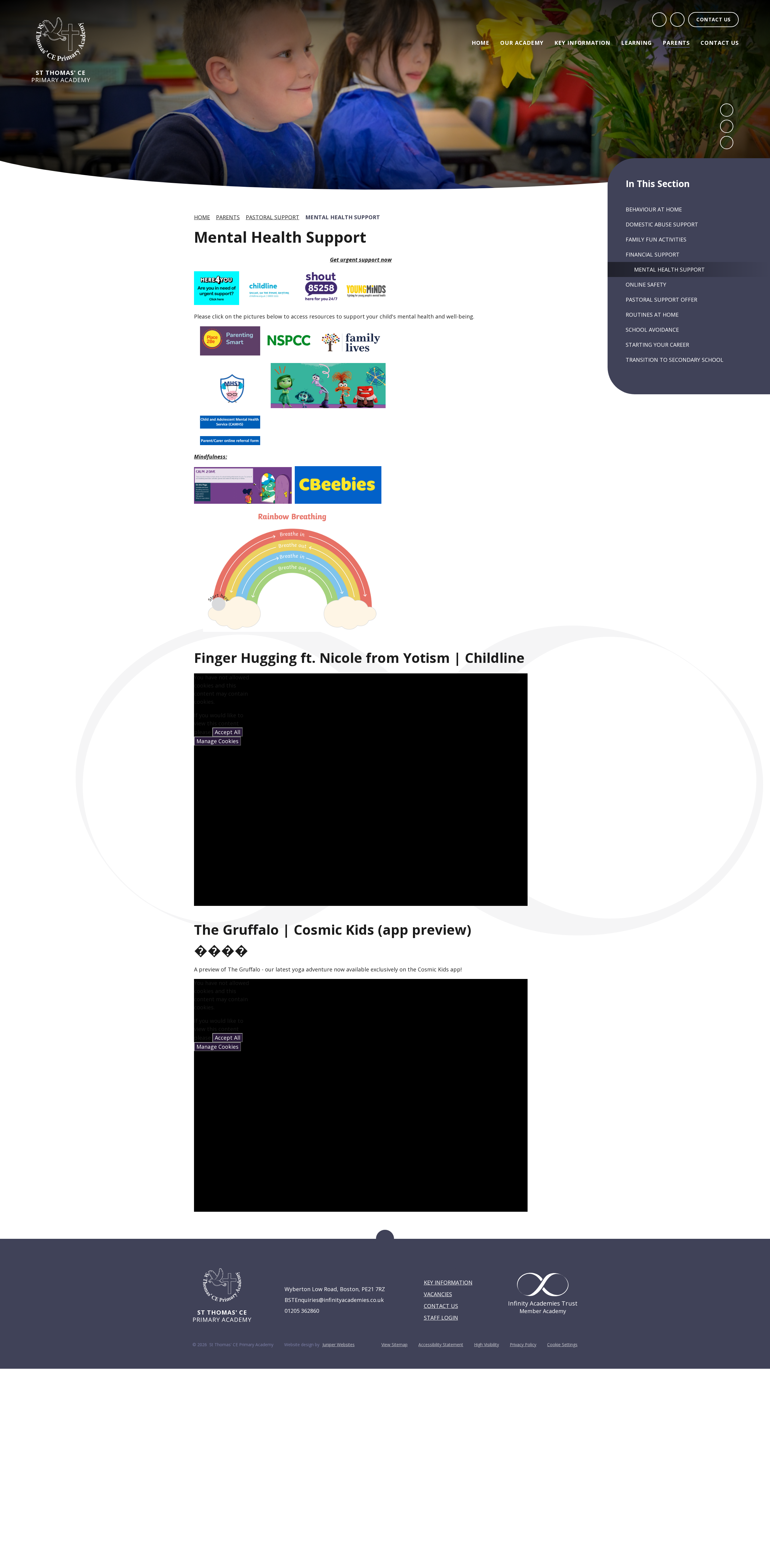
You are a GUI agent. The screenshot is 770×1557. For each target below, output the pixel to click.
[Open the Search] (659, 19)
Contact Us (441, 1305)
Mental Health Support (342, 217)
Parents (228, 217)
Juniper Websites (338, 1344)
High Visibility (486, 1344)
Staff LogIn (441, 1317)
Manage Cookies (217, 741)
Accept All (227, 732)
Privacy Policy (523, 1344)
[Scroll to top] (385, 1239)
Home (202, 217)
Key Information (448, 1282)
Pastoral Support (272, 217)
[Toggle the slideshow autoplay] (726, 142)
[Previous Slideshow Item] (726, 110)
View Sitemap (394, 1344)
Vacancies (438, 1294)
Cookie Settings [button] (562, 1344)
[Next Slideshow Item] (726, 126)
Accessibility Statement (440, 1344)
